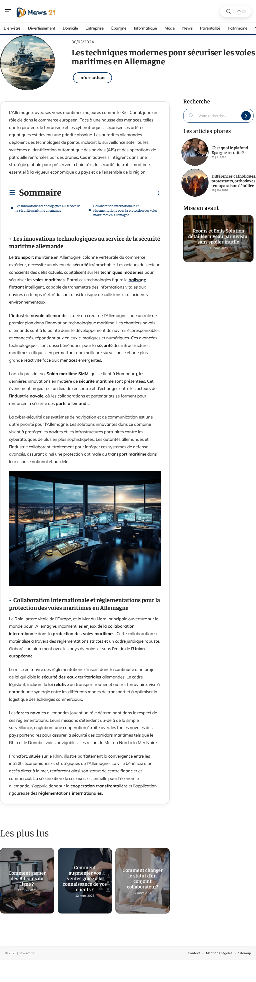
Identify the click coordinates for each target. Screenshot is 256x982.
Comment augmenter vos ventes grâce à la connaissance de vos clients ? (85, 876)
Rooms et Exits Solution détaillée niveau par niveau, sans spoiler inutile (218, 233)
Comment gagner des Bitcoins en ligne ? (27, 876)
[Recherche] (228, 11)
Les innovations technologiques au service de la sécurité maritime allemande (48, 207)
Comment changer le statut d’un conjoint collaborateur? (142, 876)
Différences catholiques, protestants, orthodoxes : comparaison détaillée (234, 180)
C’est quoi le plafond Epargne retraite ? (230, 150)
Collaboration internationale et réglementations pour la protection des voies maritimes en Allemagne (125, 210)
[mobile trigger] (9, 11)
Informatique (93, 77)
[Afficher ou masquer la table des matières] (111, 193)
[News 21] (36, 11)
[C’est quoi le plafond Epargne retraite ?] (195, 152)
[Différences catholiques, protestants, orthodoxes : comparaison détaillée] (195, 182)
